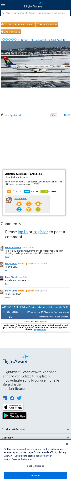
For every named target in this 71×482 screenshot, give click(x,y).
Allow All (35, 475)
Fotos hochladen (48, 24)
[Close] (67, 444)
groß (13, 115)
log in (23, 231)
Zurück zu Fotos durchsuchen (19, 24)
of (31, 191)
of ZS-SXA (14, 191)
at (49, 191)
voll (19, 115)
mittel (6, 115)
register (40, 231)
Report (7, 257)
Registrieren (40, 329)
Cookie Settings (35, 466)
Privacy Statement (22, 459)
